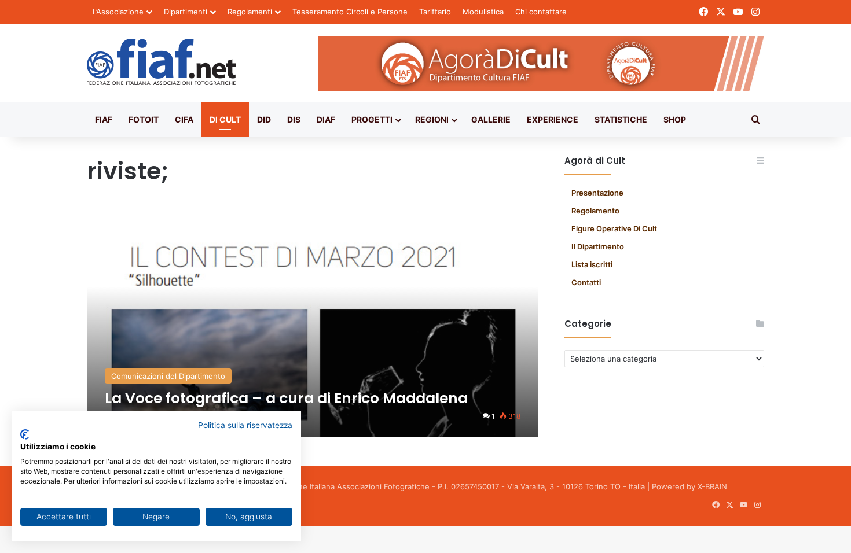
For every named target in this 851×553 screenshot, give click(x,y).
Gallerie (491, 119)
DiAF (326, 119)
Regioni (432, 119)
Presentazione (597, 192)
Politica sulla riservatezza (245, 425)
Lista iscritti (591, 264)
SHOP (674, 119)
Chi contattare (541, 11)
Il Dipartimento (597, 246)
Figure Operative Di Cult (614, 228)
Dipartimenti (185, 11)
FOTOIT (144, 119)
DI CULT (225, 119)
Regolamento (595, 210)
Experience (552, 119)
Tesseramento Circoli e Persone (350, 11)
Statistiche (621, 119)
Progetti (372, 119)
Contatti (586, 282)
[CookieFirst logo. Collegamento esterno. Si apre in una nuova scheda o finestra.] (24, 434)
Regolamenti (250, 11)
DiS (293, 119)
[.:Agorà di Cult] (161, 62)
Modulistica (483, 11)
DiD (264, 119)
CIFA (184, 119)
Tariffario (435, 11)
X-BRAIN (712, 486)
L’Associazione (118, 11)
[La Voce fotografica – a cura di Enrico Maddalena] (312, 321)
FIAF (103, 119)
